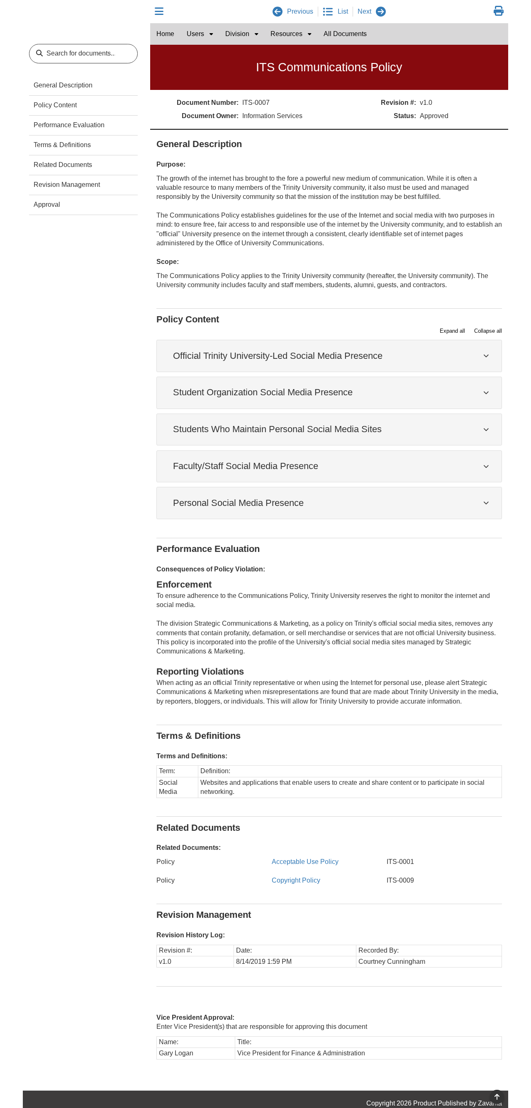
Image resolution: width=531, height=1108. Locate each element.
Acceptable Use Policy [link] (305, 861)
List (343, 11)
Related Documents (63, 164)
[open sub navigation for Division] (256, 34)
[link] (499, 11)
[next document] (381, 12)
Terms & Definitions (62, 144)
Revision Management (67, 184)
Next (364, 11)
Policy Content (55, 105)
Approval (47, 204)
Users (196, 33)
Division (238, 33)
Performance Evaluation (69, 124)
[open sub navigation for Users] (211, 34)
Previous (300, 11)
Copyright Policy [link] (296, 880)
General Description (63, 85)
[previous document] (278, 12)
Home (165, 33)
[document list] (328, 12)
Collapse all (488, 331)
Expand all (452, 331)
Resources (287, 33)
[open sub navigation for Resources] (309, 34)
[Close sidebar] (159, 12)
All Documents (345, 33)
